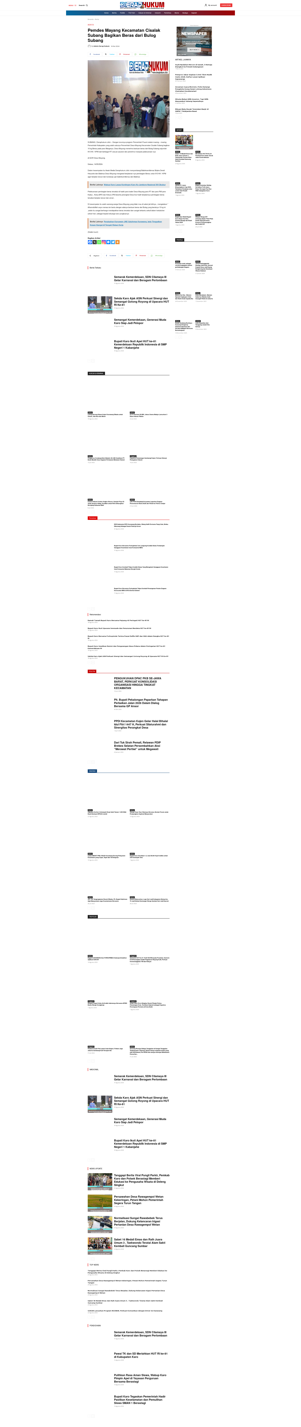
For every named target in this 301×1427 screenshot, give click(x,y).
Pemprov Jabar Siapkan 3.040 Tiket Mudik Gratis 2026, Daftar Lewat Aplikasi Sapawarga (193, 77)
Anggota (133, 456)
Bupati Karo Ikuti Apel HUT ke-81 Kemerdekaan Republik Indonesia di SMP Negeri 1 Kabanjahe (140, 344)
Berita (97, 19)
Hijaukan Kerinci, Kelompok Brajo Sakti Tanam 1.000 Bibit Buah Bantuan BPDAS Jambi (107, 813)
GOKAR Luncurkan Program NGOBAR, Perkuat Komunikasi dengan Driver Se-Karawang (125, 1311)
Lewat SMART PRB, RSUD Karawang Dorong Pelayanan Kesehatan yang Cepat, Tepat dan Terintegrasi (106, 857)
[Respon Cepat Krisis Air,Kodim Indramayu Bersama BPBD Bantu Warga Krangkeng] (107, 983)
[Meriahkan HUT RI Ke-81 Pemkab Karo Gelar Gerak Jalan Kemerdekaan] (204, 142)
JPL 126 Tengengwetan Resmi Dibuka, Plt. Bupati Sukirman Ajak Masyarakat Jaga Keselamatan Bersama (107, 900)
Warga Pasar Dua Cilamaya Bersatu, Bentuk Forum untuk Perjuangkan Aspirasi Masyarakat (149, 813)
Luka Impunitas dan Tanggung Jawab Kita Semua (202, 325)
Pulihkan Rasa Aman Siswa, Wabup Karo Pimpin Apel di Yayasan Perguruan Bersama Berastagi (140, 1378)
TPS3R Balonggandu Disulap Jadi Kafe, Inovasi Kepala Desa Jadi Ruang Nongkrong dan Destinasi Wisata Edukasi (204, 267)
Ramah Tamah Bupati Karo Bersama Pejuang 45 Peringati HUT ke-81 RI (118, 620)
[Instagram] (104, 242)
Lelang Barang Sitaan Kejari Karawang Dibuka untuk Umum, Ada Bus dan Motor (105, 415)
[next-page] (92, 360)
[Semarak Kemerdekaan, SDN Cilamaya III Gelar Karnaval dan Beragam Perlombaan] (100, 283)
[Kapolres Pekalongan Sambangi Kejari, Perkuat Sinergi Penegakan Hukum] (150, 438)
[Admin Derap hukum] (89, 46)
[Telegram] (113, 242)
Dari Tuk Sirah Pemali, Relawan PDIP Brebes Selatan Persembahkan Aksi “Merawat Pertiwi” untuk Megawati (137, 745)
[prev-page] (89, 360)
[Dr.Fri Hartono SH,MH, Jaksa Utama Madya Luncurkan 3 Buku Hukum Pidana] (150, 394)
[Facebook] (90, 242)
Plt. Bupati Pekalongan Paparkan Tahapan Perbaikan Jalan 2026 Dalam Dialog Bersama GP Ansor (141, 703)
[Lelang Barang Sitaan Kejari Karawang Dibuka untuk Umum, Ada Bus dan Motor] (107, 394)
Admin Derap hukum (101, 46)
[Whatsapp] (99, 242)
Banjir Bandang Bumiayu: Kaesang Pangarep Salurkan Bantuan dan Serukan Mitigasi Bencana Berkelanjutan (184, 326)
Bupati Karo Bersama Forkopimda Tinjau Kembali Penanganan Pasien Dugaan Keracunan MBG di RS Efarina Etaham (140, 589)
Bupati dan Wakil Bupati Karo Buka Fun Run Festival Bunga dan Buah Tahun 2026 (183, 219)
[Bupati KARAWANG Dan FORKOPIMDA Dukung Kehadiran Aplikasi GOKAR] (107, 937)
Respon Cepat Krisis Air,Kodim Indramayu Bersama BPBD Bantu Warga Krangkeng (107, 1004)
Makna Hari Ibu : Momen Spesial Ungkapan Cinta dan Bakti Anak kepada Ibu (184, 297)
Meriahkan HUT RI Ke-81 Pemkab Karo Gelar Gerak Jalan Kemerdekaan (204, 155)
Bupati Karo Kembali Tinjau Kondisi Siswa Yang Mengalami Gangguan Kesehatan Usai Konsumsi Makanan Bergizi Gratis (141, 568)
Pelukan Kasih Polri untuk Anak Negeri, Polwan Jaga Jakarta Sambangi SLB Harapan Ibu (105, 1049)
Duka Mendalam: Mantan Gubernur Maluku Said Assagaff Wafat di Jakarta (204, 297)
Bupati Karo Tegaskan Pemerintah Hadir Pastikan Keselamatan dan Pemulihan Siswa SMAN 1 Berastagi (140, 1399)
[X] (95, 242)
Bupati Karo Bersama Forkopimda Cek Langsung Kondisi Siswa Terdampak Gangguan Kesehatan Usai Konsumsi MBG (139, 547)
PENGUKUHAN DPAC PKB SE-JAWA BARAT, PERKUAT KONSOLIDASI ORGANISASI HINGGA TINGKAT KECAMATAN (137, 683)
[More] (117, 242)
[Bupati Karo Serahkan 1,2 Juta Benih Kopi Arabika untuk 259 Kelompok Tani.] (150, 835)
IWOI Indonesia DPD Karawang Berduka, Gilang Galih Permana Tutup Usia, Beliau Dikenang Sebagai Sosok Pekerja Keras (141, 525)
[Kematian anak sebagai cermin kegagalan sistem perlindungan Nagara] (184, 252)
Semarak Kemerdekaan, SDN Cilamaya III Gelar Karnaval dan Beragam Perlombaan (140, 278)
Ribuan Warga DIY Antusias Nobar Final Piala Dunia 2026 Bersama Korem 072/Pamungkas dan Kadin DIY (204, 220)
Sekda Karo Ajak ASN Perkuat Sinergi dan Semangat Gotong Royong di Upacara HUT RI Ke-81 (141, 301)
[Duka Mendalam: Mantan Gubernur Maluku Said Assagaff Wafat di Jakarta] (204, 283)
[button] (84, 5)
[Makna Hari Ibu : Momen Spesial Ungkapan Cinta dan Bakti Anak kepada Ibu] (184, 283)
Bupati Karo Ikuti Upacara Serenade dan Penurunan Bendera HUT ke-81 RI (119, 628)
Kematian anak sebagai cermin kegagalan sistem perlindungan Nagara (183, 265)
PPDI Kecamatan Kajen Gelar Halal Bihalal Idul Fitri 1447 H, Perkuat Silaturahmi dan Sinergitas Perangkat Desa (141, 724)
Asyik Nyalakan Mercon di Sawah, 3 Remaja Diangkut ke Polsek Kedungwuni (193, 66)
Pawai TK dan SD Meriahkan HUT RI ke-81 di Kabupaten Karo (141, 1355)
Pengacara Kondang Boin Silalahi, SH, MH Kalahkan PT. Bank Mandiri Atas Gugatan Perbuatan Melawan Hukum (106, 459)
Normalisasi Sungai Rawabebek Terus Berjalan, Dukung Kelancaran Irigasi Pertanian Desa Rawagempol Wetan (138, 1221)
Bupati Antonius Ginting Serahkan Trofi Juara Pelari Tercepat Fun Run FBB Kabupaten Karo (203, 188)
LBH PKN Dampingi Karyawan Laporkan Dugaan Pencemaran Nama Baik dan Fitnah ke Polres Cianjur (147, 502)
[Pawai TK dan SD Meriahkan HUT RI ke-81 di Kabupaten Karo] (100, 1360)
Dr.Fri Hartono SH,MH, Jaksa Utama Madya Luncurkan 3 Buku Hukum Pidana (148, 415)
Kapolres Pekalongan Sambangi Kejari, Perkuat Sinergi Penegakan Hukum (148, 459)
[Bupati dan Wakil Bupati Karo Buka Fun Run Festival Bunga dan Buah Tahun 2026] (184, 205)
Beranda (90, 19)
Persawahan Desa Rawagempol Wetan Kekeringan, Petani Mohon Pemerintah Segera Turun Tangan (138, 1200)
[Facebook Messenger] (108, 242)
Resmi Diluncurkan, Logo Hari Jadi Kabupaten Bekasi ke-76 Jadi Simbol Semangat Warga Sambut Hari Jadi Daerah (149, 900)
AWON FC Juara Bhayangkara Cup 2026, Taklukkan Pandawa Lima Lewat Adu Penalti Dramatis (183, 189)
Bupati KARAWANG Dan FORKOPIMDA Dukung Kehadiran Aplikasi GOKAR (107, 959)
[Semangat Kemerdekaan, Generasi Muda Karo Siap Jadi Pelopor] (100, 326)
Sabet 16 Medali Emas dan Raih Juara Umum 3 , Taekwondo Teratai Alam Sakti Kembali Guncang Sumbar (139, 1242)
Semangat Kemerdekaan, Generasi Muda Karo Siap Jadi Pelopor (140, 321)
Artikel (198, 321)
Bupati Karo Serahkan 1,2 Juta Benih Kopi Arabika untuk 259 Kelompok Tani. (149, 857)
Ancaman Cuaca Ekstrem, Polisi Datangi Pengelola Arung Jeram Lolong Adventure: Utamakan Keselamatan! (193, 89)
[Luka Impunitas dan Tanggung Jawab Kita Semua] (204, 311)
